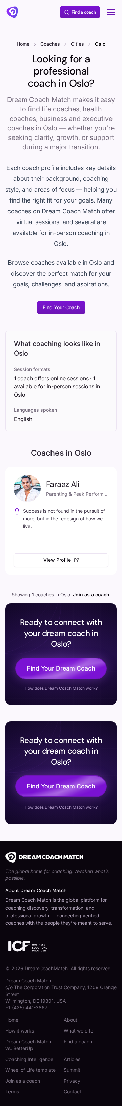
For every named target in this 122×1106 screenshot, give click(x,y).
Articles (72, 1059)
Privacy (72, 1081)
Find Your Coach (61, 307)
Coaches (50, 44)
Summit (72, 1070)
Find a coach (84, 12)
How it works (19, 1031)
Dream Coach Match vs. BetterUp (28, 1045)
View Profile (57, 560)
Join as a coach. (92, 594)
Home (23, 44)
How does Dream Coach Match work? (61, 688)
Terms (12, 1091)
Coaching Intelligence (29, 1059)
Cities (77, 44)
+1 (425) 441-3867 (26, 1008)
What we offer (79, 1031)
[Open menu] (111, 12)
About (70, 1020)
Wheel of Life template (30, 1070)
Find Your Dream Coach (61, 668)
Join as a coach (22, 1081)
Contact (72, 1091)
